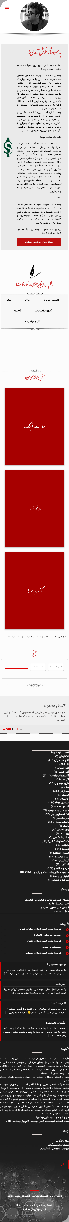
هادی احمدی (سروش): (48, 929)
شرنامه (65, 845)
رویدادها (64, 833)
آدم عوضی (63, 772)
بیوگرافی (64, 791)
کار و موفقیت (61, 857)
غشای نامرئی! (25, 929)
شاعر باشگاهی (61, 837)
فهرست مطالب (40, 1196)
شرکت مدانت (61, 911)
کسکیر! (29, 953)
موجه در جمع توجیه (58, 810)
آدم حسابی (63, 768)
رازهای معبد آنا (61, 822)
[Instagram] (36, 1216)
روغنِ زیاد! (60, 984)
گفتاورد (65, 864)
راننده (66, 826)
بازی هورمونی (61, 783)
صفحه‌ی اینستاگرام (58, 1145)
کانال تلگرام (62, 1141)
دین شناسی (62, 818)
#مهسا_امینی (61, 760)
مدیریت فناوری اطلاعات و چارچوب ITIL (44, 872)
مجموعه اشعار (61, 868)
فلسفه (65, 849)
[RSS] (31, 1216)
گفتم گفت (63, 806)
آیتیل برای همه (61, 876)
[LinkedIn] (41, 1216)
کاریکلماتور (63, 860)
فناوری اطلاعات (61, 853)
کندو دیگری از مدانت (34, 1209)
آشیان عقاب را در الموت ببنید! (54, 706)
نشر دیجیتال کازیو (59, 904)
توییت (65, 795)
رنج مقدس (63, 830)
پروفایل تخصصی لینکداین (54, 1149)
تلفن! (30, 941)
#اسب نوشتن (61, 752)
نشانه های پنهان (60, 814)
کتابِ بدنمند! (58, 1003)
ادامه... (7, 729)
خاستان (64, 799)
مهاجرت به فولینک (56, 964)
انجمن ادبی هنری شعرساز (55, 907)
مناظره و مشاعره (60, 880)
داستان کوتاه (62, 803)
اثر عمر (65, 779)
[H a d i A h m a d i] (34, 16)
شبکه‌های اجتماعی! (58, 841)
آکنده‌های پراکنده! (59, 776)
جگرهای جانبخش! (56, 1023)
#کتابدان (64, 756)
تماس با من (13, 1196)
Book (62, 764)
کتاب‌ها (26, 1196)
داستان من (56, 1196)
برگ (66, 787)
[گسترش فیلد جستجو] (62, 1164)
